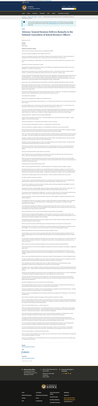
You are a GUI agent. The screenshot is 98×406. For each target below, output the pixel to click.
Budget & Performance (26, 395)
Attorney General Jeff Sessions (28, 346)
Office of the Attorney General (28, 358)
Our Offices (64, 6)
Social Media (64, 371)
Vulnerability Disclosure (55, 402)
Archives (23, 398)
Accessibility (38, 392)
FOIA (23, 400)
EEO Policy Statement (54, 399)
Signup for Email (66, 369)
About (23, 392)
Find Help (69, 6)
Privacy (37, 398)
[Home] (31, 10)
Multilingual (66, 392)
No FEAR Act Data (54, 396)
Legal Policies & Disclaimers (42, 395)
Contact (67, 401)
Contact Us (74, 6)
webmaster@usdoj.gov (53, 23)
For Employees (39, 400)
